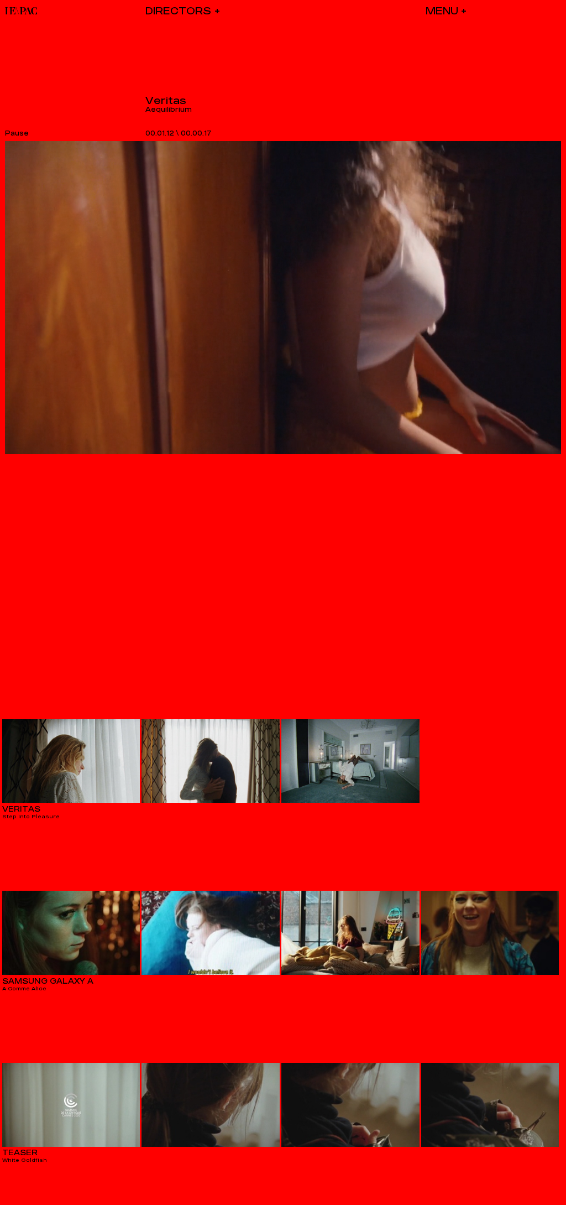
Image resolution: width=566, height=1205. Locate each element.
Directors (178, 11)
